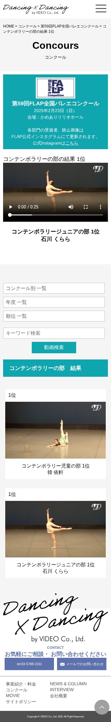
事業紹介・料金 (21, 684)
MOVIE (13, 695)
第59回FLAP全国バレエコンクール (70, 26)
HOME (8, 26)
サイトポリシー (21, 701)
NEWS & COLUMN (68, 683)
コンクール (27, 26)
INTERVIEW (62, 689)
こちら (71, 143)
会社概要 (58, 695)
